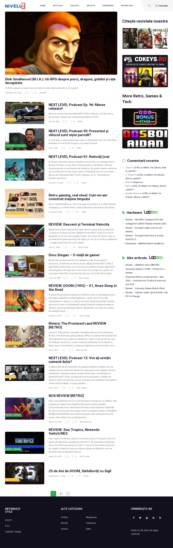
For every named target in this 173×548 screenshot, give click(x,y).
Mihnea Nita (81, 350)
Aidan (83, 212)
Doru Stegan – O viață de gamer (74, 255)
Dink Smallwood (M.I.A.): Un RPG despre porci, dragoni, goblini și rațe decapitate (60, 81)
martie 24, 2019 (55, 456)
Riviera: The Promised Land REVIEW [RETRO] (77, 325)
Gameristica (12, 213)
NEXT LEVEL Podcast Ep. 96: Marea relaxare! (77, 106)
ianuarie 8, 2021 (55, 212)
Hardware (134, 212)
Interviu (64, 529)
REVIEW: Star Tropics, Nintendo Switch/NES (74, 431)
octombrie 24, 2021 (13, 93)
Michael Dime (86, 422)
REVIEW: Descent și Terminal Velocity (79, 224)
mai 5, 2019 (53, 350)
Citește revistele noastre (145, 21)
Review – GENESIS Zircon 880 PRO (142, 265)
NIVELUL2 (136, 530)
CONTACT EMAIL (13, 531)
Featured (11, 146)
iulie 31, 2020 (54, 247)
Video (15, 480)
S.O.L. (8, 526)
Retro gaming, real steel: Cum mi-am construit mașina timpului (78, 197)
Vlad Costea (83, 247)
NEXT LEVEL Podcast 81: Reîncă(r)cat (79, 157)
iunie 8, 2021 (54, 121)
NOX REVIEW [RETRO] (66, 396)
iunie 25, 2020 (55, 278)
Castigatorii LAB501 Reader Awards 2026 (146, 223)
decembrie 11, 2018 (57, 476)
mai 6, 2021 (53, 148)
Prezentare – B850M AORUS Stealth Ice (145, 243)
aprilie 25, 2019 (55, 422)
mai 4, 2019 (53, 388)
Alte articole (137, 258)
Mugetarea (12, 273)
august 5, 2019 (55, 316)
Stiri (8, 480)
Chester (43, 93)
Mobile (64, 523)
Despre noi (138, 182)
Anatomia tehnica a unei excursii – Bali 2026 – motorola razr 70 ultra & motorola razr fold (146, 281)
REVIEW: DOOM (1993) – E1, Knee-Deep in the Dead (83, 287)
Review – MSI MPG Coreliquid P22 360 (144, 219)
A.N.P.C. (9, 520)
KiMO (80, 121)
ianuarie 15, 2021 (56, 183)
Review (10, 242)
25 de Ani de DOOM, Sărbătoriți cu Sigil (80, 471)
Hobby (23, 213)
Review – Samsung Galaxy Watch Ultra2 (145, 288)
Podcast (10, 119)
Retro (9, 70)
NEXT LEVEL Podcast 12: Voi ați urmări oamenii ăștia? (80, 360)
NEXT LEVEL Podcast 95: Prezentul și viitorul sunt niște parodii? (78, 133)
